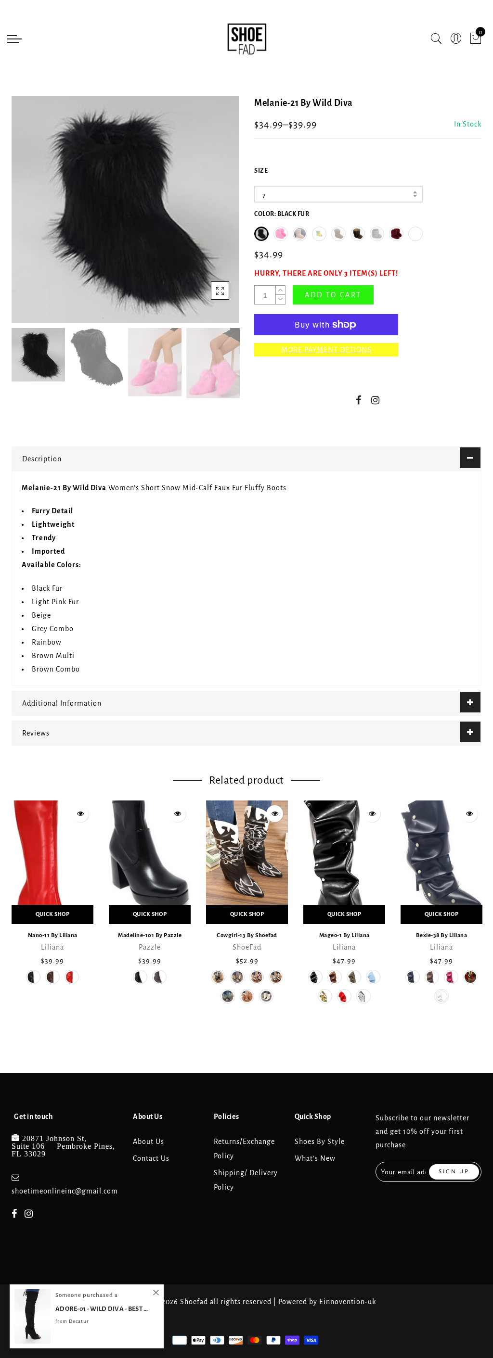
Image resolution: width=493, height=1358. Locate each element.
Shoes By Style (320, 1141)
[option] (125, 209)
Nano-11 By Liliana (53, 935)
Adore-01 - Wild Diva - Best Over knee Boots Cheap (103, 1308)
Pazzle (150, 947)
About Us (148, 1141)
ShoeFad (247, 947)
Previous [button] (29, 215)
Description (42, 459)
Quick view (80, 813)
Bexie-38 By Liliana (441, 935)
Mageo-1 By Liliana (344, 935)
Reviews (36, 733)
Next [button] (209, 215)
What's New (315, 1158)
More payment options (326, 350)
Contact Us (151, 1158)
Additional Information (62, 703)
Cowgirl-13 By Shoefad (247, 935)
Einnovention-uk (347, 1302)
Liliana (52, 947)
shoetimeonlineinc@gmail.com (65, 1191)
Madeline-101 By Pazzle (150, 935)
